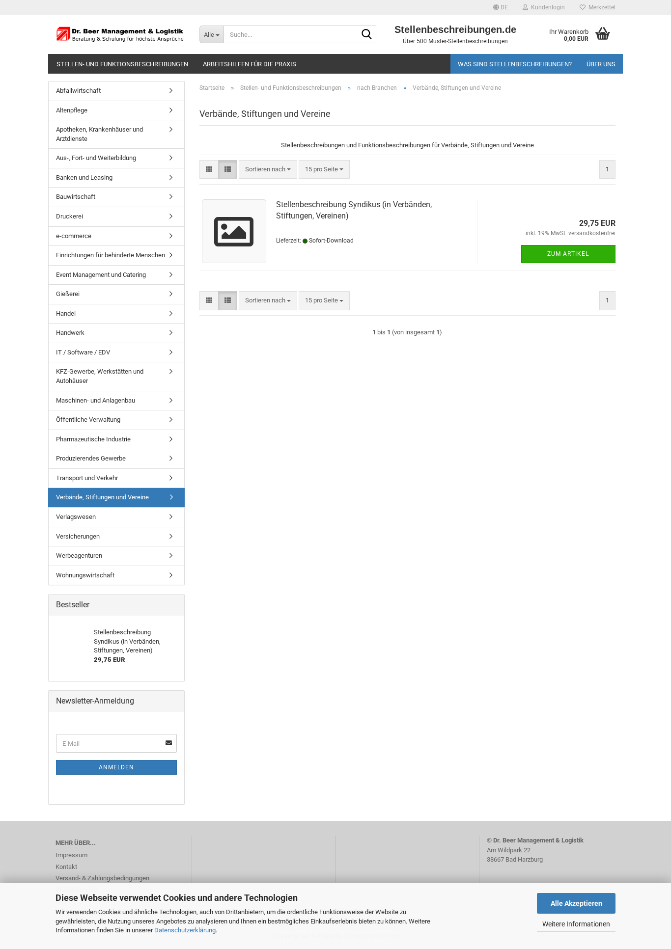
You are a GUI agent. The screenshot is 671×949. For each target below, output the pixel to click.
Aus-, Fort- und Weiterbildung (96, 158)
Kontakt (66, 866)
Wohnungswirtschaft (85, 575)
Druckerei (69, 216)
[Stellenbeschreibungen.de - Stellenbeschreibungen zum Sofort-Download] (120, 34)
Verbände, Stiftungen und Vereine (102, 497)
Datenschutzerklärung (185, 930)
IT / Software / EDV (83, 352)
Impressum (71, 855)
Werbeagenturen (79, 555)
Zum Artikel (568, 253)
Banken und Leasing (84, 177)
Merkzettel (600, 7)
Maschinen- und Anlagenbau (95, 400)
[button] (500, 7)
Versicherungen (78, 536)
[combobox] (268, 169)
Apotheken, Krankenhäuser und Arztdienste (99, 134)
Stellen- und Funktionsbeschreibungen (122, 64)
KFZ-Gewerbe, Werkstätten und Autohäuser (99, 376)
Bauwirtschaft (75, 196)
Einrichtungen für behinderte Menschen (110, 255)
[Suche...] (367, 35)
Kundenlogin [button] (546, 7)
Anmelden (116, 767)
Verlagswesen (76, 516)
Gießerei (68, 294)
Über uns (601, 64)
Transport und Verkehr (87, 478)
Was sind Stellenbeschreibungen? (515, 64)
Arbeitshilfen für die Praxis (249, 64)
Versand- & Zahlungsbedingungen (102, 878)
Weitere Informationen (576, 924)
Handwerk (70, 332)
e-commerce (73, 236)
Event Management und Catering (101, 274)
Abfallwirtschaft (78, 90)
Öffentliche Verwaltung (88, 419)
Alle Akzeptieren (576, 903)
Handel (66, 313)
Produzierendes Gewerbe (91, 458)
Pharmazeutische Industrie (93, 439)
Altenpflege (71, 110)
